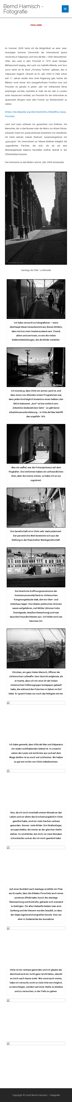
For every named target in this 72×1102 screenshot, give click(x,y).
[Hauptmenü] (65, 8)
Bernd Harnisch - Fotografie (23, 9)
